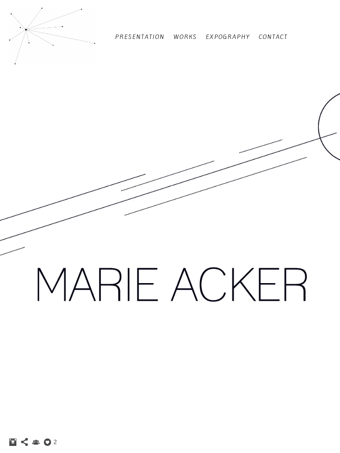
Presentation (140, 37)
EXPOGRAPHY (228, 37)
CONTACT (273, 37)
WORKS (185, 37)
